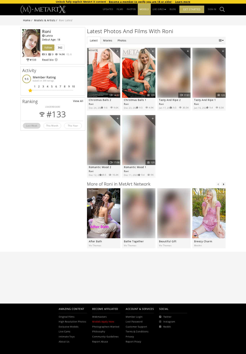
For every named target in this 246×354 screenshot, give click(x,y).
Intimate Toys (67, 336)
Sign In (212, 9)
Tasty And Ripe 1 (205, 100)
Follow (48, 47)
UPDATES (108, 9)
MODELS (144, 9)
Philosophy (98, 331)
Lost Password (134, 321)
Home (26, 20)
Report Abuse (100, 341)
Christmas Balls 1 (135, 100)
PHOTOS (131, 9)
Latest (94, 40)
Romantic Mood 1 (135, 167)
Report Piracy (133, 341)
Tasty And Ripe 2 (170, 100)
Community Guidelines (105, 336)
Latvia (49, 35)
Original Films (66, 316)
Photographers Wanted (105, 326)
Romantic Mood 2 (100, 167)
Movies (107, 40)
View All (78, 101)
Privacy (130, 336)
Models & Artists (44, 20)
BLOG (173, 9)
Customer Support (136, 326)
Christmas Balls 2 (100, 100)
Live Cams (64, 331)
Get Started (191, 9)
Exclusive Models (68, 326)
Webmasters (99, 316)
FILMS (120, 9)
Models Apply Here (103, 321)
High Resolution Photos (72, 321)
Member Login (134, 316)
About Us (64, 341)
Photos (122, 40)
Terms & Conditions (137, 331)
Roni (91, 104)
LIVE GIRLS (158, 9)
